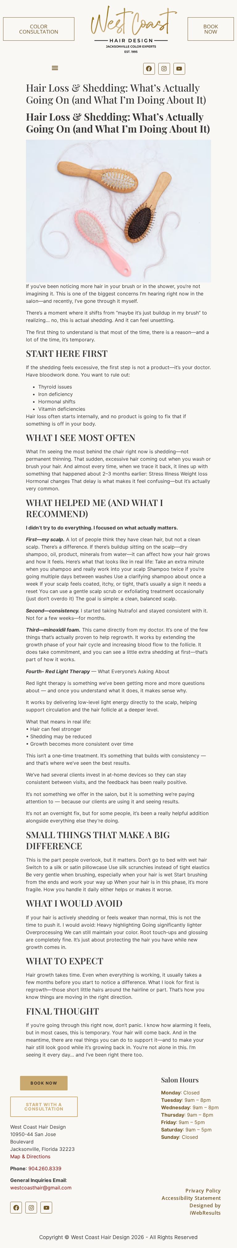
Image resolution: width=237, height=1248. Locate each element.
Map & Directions (30, 1156)
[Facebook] (149, 69)
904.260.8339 (44, 1168)
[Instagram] (164, 69)
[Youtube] (179, 69)
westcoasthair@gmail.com (41, 1187)
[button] (55, 68)
